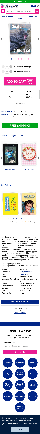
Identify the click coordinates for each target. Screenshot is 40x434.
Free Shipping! (20, 2)
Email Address (9, 342)
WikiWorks (20, 362)
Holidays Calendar (20, 407)
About (32, 385)
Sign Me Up (20, 352)
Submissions (20, 396)
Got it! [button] (20, 430)
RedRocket (24, 274)
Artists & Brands (20, 374)
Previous (2, 39)
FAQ (7, 374)
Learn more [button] (32, 424)
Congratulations (16, 136)
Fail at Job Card (28, 169)
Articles (32, 362)
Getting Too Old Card (28, 219)
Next (37, 39)
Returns (33, 374)
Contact (8, 362)
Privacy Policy (7, 385)
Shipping (32, 396)
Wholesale (7, 396)
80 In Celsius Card (10, 219)
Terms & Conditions (20, 385)
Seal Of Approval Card (20, 308)
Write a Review (20, 103)
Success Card (10, 169)
